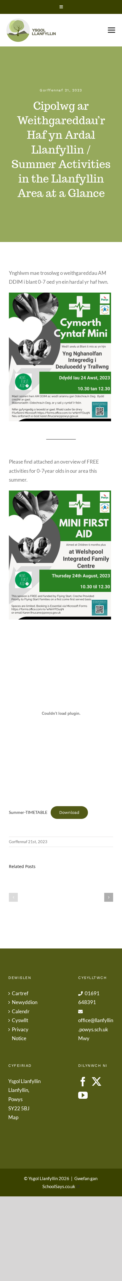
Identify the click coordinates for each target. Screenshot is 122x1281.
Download (69, 812)
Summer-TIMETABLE (28, 812)
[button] (13, 897)
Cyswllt (20, 1020)
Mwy (83, 1038)
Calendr (21, 1011)
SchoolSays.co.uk (58, 1186)
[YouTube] (83, 1095)
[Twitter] (96, 1081)
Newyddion (24, 1002)
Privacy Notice (20, 1034)
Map (13, 1117)
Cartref (20, 993)
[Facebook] (83, 1081)
